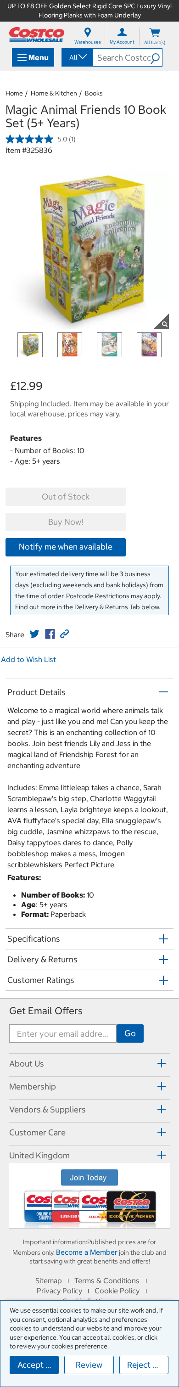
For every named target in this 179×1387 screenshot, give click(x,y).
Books (94, 93)
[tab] (89, 1063)
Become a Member (86, 1252)
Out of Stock (66, 496)
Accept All (36, 1364)
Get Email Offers (46, 1011)
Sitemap (48, 1280)
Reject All (144, 1364)
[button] (156, 57)
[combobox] (76, 57)
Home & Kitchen (54, 93)
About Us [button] (26, 1063)
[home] (36, 34)
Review (89, 1364)
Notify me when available (65, 546)
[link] (34, 634)
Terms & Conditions (107, 1280)
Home (14, 93)
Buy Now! (65, 522)
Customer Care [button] (37, 1132)
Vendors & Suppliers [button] (47, 1109)
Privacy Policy (59, 1290)
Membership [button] (32, 1086)
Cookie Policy (117, 1290)
